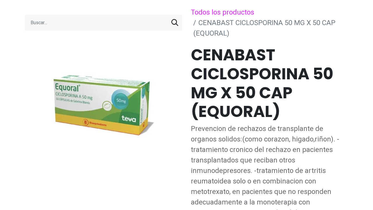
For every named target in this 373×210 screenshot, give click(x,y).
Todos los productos (222, 12)
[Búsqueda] (175, 23)
